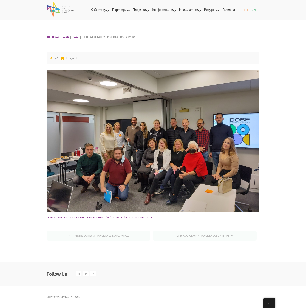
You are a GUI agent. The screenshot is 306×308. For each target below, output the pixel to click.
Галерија (228, 10)
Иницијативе (188, 10)
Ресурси (210, 10)
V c (56, 58)
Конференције (162, 10)
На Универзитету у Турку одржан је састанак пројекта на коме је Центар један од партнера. (99, 217)
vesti (74, 58)
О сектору (98, 10)
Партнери (119, 10)
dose (68, 58)
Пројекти (139, 10)
